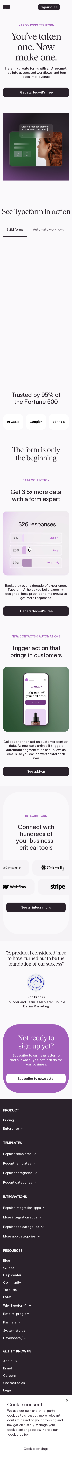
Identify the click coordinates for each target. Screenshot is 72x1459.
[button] (13, 1128)
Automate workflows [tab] (48, 229)
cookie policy (18, 1434)
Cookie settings (36, 1448)
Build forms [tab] (14, 229)
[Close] (67, 1400)
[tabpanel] (36, 308)
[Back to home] (7, 7)
